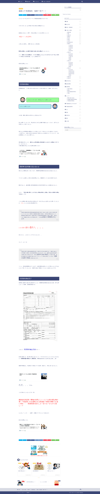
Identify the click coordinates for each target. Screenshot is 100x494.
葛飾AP (74, 43)
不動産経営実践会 (73, 100)
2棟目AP (73, 52)
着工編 (70, 49)
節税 (73, 112)
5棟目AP (73, 76)
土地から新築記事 (46, 1)
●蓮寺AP (73, 35)
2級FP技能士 (73, 88)
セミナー (73, 95)
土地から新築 (73, 30)
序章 (73, 33)
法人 (73, 109)
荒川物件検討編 (71, 72)
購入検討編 (71, 53)
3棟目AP (73, 60)
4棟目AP (73, 68)
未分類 (73, 121)
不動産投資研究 (73, 106)
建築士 (73, 90)
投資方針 (73, 115)
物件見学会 (73, 80)
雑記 (73, 118)
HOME (21, 1)
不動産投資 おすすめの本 (73, 103)
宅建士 (73, 93)
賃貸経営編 (71, 50)
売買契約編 (21, 8)
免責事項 (28, 492)
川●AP (73, 40)
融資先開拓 (73, 83)
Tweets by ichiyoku (67, 14)
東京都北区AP (73, 42)
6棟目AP (73, 78)
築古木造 (73, 24)
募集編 (70, 59)
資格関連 (73, 86)
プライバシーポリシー (21, 492)
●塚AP (73, 39)
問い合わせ (36, 1)
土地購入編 (71, 56)
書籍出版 (28, 1)
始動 (73, 21)
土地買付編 (71, 45)
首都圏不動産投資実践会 (73, 99)
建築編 (70, 57)
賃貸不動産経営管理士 (73, 91)
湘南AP (73, 36)
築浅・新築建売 (73, 27)
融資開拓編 (71, 55)
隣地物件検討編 (71, 73)
